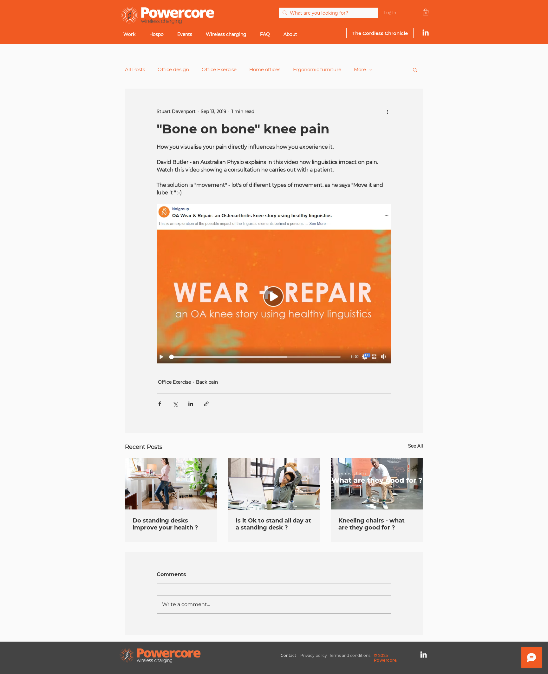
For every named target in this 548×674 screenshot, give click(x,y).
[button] (415, 69)
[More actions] (387, 111)
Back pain (207, 382)
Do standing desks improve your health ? (165, 524)
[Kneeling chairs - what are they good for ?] (377, 483)
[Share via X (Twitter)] (175, 404)
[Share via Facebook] (160, 404)
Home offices (264, 69)
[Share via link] (206, 404)
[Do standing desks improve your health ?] (171, 483)
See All (415, 446)
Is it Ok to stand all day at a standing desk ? (273, 524)
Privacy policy (313, 655)
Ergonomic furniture (317, 69)
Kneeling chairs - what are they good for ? (371, 524)
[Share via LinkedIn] (191, 404)
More (360, 69)
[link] (425, 12)
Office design (173, 69)
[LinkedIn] (425, 33)
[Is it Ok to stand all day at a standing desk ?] (274, 484)
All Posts (135, 69)
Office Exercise (219, 69)
